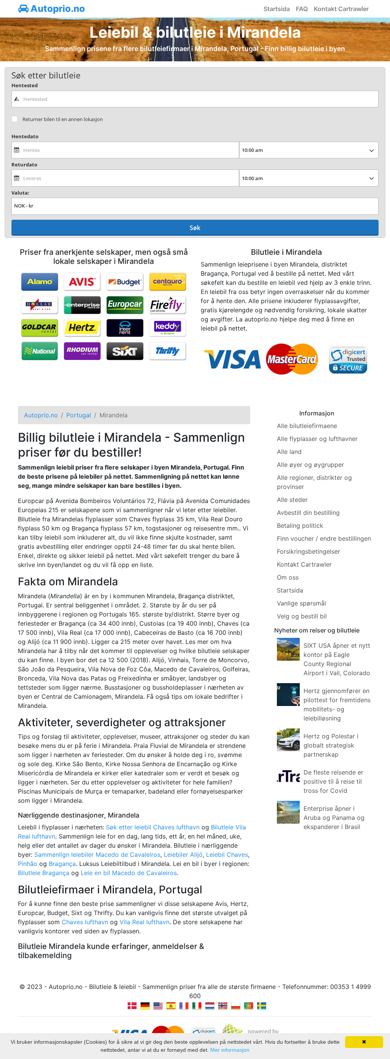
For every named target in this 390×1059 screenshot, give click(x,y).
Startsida (277, 9)
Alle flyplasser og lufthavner (317, 438)
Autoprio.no (57, 8)
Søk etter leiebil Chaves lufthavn (153, 827)
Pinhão (27, 863)
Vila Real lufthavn (144, 922)
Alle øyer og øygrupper (310, 464)
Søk (195, 228)
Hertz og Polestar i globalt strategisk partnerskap (331, 745)
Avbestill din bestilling (308, 512)
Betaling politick (300, 525)
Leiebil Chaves (227, 854)
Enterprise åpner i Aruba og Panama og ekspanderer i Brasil (334, 818)
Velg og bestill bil (302, 616)
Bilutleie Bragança (43, 873)
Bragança (62, 863)
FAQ (302, 9)
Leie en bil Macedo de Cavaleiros (129, 873)
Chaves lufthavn (85, 922)
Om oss (288, 577)
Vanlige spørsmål (301, 603)
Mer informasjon (229, 1050)
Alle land (289, 451)
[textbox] (195, 99)
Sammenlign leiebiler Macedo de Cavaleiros (97, 854)
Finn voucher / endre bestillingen (324, 538)
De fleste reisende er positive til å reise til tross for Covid (333, 781)
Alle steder (292, 499)
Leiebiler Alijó (183, 854)
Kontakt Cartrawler (341, 9)
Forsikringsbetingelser (308, 551)
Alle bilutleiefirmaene (307, 426)
